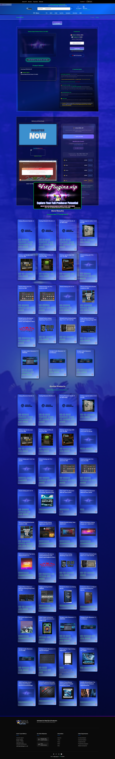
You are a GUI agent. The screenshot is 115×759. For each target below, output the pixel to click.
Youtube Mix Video (81, 741)
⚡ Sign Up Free (78, 136)
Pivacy (59, 741)
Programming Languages (83, 743)
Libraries (75, 13)
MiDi (81, 13)
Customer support (20, 737)
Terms (59, 739)
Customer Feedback (82, 739)
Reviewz (30, 1)
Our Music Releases (82, 737)
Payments (35, 1)
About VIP (24, 1)
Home (92, 17)
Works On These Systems (77, 39)
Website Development (82, 745)
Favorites (82, 1)
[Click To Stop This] (14, 751)
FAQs (59, 745)
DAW (56, 13)
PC (46, 13)
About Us (59, 737)
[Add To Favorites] (34, 249)
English (4, 4)
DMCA (59, 743)
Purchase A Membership (78, 144)
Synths (61, 13)
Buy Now (90, 160)
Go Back (58, 23)
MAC (51, 13)
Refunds (41, 1)
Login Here (77, 48)
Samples (68, 13)
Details (97, 17)
